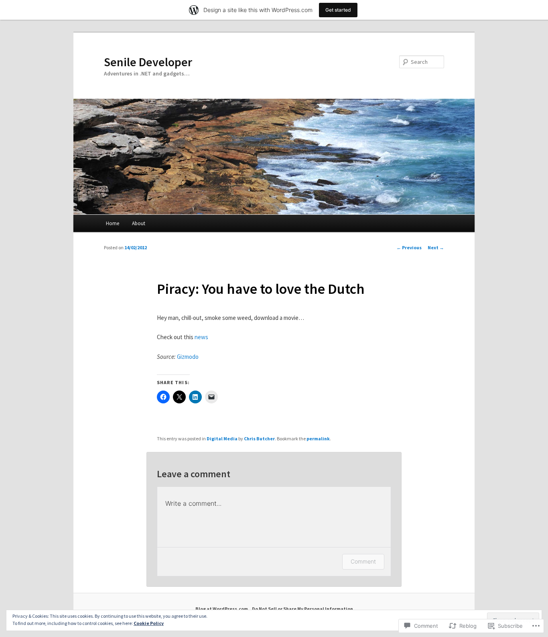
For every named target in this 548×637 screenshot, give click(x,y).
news (201, 337)
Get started (338, 10)
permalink (318, 439)
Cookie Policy (149, 623)
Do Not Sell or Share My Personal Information (302, 609)
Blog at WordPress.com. (222, 609)
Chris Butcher (259, 439)
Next (436, 247)
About (138, 223)
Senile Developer (148, 61)
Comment (363, 561)
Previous (409, 247)
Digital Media (222, 439)
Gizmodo (188, 356)
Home (112, 223)
